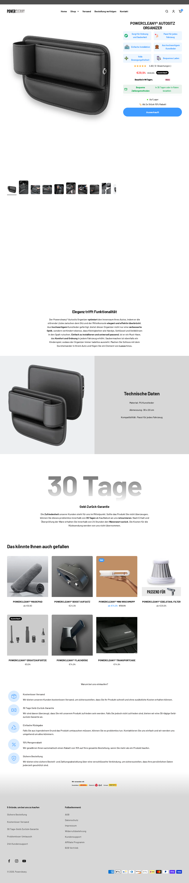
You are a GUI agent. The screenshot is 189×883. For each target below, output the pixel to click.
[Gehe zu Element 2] (23, 188)
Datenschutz (71, 820)
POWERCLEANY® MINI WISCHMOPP (117, 601)
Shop (73, 11)
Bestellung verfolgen (105, 11)
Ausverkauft (152, 112)
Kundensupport (73, 836)
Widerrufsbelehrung (75, 831)
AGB (67, 814)
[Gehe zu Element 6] (71, 188)
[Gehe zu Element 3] (35, 190)
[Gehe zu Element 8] (94, 190)
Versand (86, 11)
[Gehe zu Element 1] (12, 190)
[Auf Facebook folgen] (9, 861)
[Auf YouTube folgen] (24, 861)
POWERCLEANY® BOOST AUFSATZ (72, 601)
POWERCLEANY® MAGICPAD (27, 601)
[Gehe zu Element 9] (106, 189)
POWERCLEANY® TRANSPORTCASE (116, 660)
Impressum (71, 825)
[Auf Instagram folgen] (17, 861)
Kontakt (124, 11)
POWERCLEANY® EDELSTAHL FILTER (161, 601)
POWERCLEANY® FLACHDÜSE (72, 660)
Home (64, 11)
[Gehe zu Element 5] (59, 189)
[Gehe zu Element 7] (82, 190)
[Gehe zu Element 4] (47, 190)
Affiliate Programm (74, 842)
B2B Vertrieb (71, 847)
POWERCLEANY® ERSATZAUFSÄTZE (28, 660)
